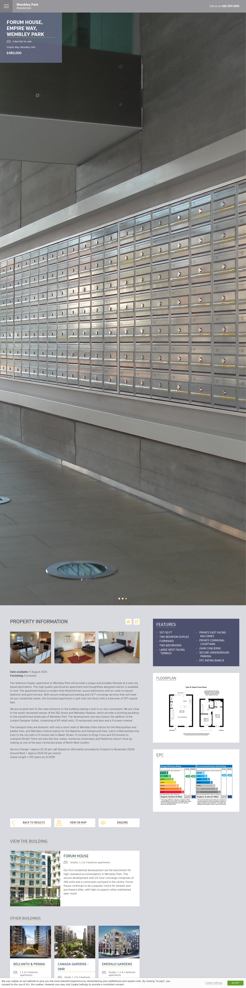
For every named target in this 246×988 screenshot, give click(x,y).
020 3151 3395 (230, 6)
